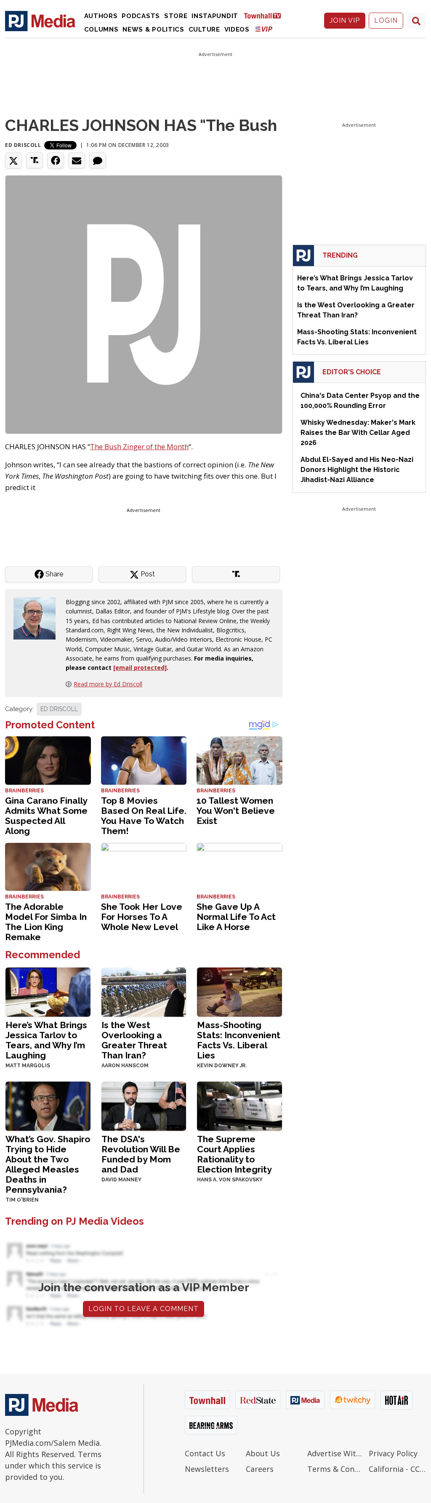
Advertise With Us (335, 1453)
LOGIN (386, 20)
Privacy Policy (393, 1453)
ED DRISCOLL (59, 709)
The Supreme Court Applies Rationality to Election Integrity (234, 1154)
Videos (237, 29)
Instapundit (215, 16)
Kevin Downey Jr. (222, 1066)
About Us (263, 1453)
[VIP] (263, 29)
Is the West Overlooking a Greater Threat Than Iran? (134, 1040)
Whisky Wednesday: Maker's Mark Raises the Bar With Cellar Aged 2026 (358, 432)
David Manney (121, 1180)
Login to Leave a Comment (143, 1309)
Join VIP (345, 20)
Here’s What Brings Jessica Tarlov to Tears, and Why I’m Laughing (46, 1040)
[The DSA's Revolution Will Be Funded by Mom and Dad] (143, 1105)
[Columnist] (37, 617)
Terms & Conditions (335, 1469)
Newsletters (207, 1469)
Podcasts (141, 16)
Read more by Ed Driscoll (108, 684)
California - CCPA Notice (397, 1469)
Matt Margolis (27, 1066)
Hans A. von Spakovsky (230, 1180)
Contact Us (205, 1453)
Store (176, 16)
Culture (204, 29)
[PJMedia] (40, 20)
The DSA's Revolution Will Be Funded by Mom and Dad (140, 1154)
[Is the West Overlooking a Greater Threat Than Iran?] (143, 991)
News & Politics (153, 29)
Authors (101, 16)
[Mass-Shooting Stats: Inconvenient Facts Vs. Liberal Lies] (239, 991)
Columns (101, 29)
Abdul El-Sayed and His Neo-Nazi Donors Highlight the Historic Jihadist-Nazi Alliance (357, 470)
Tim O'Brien (22, 1200)
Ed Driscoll (23, 145)
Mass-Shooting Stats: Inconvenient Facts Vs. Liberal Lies (238, 1040)
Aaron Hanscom (125, 1066)
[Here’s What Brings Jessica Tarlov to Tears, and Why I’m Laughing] (47, 991)
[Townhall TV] (265, 15)
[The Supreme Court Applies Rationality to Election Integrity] (239, 1105)
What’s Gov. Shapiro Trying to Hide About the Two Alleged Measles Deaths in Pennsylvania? (47, 1164)
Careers (260, 1469)
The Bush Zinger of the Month (139, 446)
